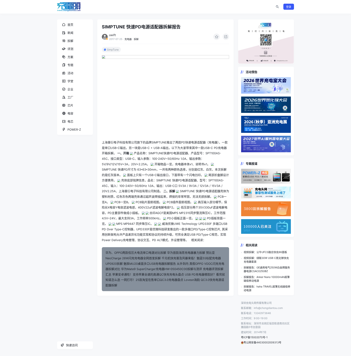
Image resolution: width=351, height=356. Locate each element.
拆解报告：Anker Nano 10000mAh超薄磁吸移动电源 (267, 278)
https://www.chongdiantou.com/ (266, 42)
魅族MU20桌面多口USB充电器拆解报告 (150, 263)
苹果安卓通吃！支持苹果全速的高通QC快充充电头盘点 (148, 274)
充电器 (128, 39)
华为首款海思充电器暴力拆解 (186, 252)
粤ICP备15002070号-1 (254, 337)
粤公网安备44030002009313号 (262, 342)
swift (112, 35)
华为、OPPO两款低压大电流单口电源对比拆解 (135, 252)
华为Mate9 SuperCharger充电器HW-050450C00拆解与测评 (161, 269)
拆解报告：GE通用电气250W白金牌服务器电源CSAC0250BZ (267, 269)
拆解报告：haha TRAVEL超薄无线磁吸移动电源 (267, 288)
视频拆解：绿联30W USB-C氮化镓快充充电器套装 (266, 259)
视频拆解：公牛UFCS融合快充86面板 (265, 252)
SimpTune (113, 49)
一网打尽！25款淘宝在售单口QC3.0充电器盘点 (152, 280)
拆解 (136, 39)
